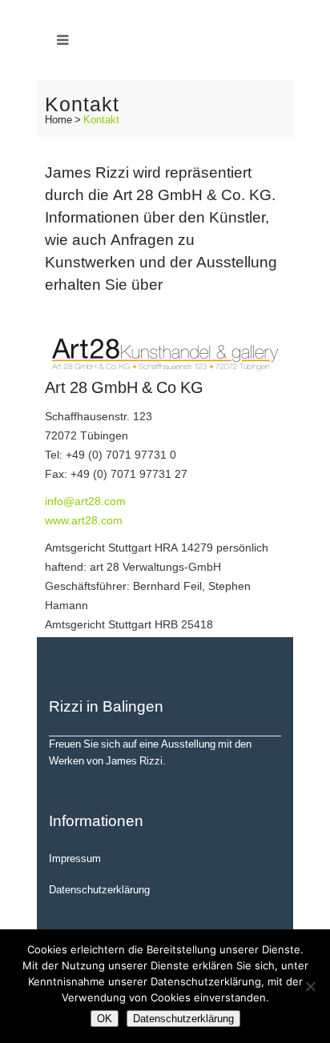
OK (104, 1019)
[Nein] (310, 986)
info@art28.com (85, 500)
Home (58, 119)
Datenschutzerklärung (99, 889)
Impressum (75, 858)
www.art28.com (84, 520)
